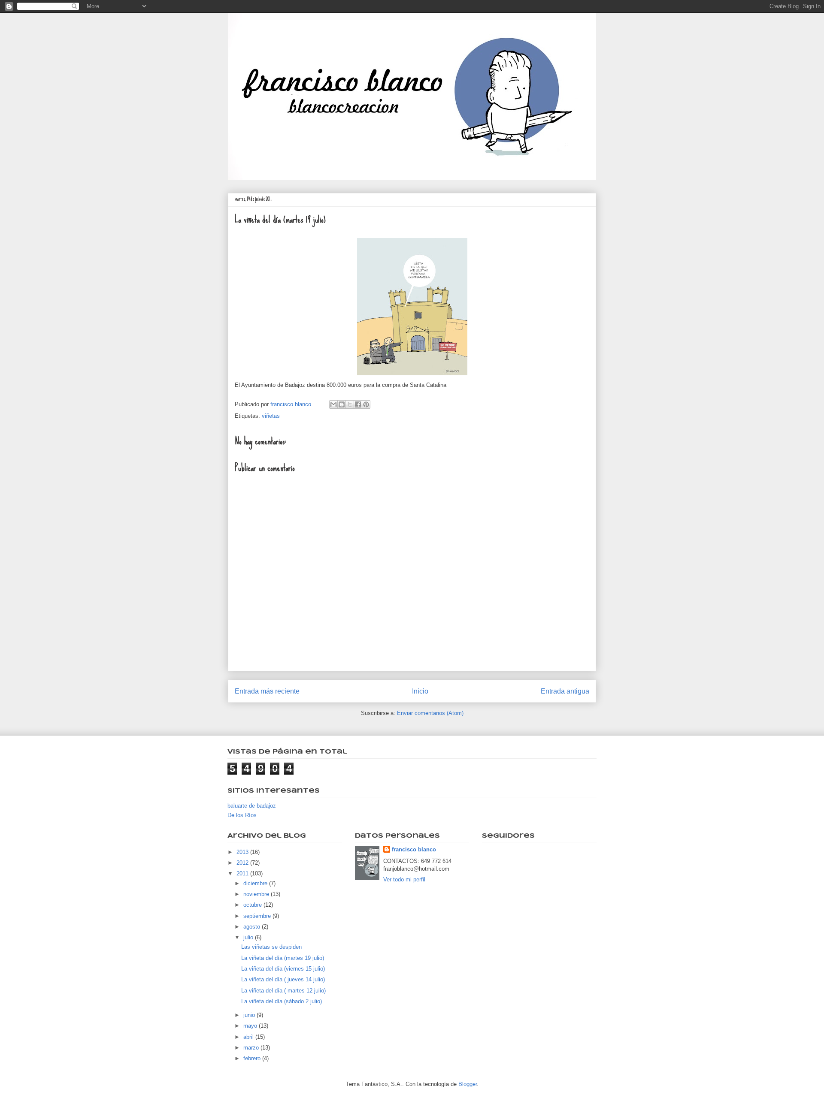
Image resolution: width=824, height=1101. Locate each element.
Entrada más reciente (267, 691)
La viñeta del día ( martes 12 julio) (283, 990)
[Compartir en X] (349, 404)
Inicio (420, 691)
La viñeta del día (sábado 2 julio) (281, 1001)
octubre (253, 905)
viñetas (271, 416)
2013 (243, 852)
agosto (252, 926)
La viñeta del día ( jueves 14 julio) (283, 979)
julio (249, 937)
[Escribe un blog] (341, 404)
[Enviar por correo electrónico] (333, 404)
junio (250, 1015)
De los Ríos (242, 815)
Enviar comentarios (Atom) (430, 713)
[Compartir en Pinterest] (366, 404)
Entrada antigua (565, 691)
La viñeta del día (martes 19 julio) (282, 958)
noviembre (257, 894)
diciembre (256, 883)
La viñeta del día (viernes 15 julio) (283, 968)
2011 (243, 873)
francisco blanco (414, 849)
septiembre (258, 916)
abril (249, 1037)
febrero (252, 1058)
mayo (251, 1026)
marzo (252, 1047)
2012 (243, 863)
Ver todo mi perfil (404, 879)
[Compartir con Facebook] (358, 404)
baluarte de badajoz (251, 805)
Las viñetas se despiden (271, 947)
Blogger (467, 1084)
